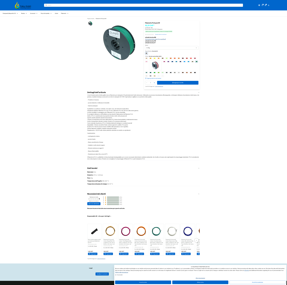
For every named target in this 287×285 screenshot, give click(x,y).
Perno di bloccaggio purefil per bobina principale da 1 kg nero (94, 241)
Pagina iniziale (90, 18)
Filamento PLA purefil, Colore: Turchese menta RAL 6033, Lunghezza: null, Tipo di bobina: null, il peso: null (156, 242)
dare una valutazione (93, 203)
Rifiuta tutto (200, 282)
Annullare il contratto (102, 274)
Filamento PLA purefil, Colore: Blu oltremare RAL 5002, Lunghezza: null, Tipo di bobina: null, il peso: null (187, 242)
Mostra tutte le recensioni (161, 34)
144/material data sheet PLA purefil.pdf (155, 39)
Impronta (246, 270)
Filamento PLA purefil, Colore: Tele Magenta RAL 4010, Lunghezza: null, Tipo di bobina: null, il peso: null (125, 242)
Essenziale (120, 275)
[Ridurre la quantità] (146, 83)
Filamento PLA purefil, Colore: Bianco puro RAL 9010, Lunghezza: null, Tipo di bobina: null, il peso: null (172, 242)
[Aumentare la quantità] (154, 83)
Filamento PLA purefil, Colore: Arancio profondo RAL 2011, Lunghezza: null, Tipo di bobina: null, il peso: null (141, 242)
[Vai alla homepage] (23, 5)
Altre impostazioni (200, 278)
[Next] (196, 240)
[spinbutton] (150, 83)
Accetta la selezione (257, 282)
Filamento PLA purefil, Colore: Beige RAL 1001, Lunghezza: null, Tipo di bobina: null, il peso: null (109, 242)
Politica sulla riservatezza (121, 272)
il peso (146, 45)
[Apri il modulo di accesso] (268, 5)
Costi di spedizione (159, 86)
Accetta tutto (143, 282)
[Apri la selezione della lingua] (259, 5)
